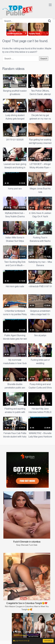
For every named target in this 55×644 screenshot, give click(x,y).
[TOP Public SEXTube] (17, 9)
